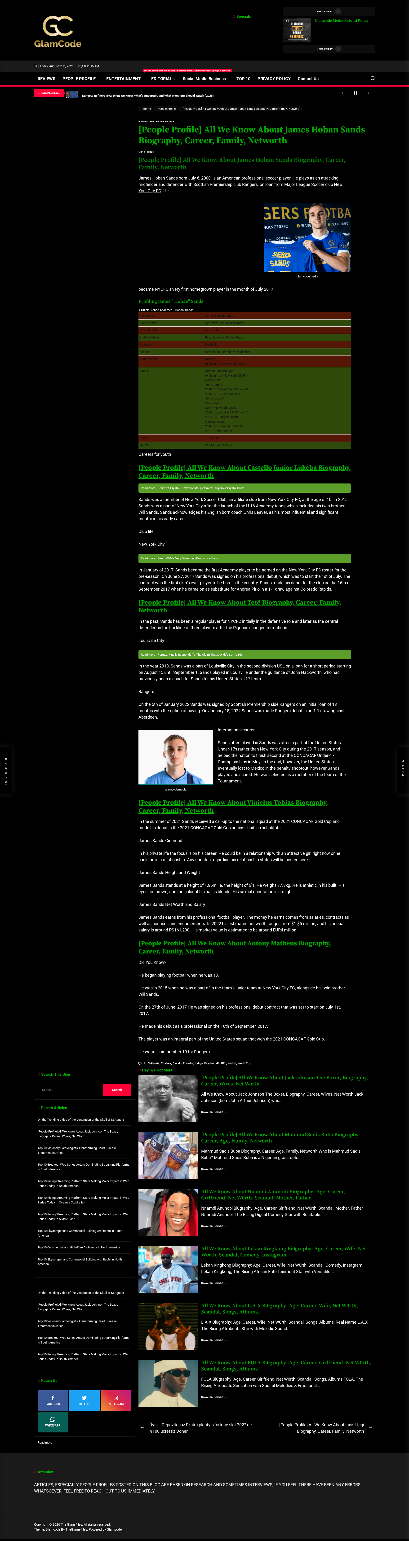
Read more (45, 1442)
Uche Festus (146, 152)
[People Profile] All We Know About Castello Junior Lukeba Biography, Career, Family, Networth (244, 472)
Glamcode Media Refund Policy (342, 20)
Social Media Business (204, 78)
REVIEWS (46, 78)
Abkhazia (153, 1063)
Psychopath (212, 1063)
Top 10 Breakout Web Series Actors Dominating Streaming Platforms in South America (83, 1167)
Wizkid (232, 1063)
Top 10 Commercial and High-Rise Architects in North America (79, 1247)
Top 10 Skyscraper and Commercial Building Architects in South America (80, 1233)
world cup (244, 1063)
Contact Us (308, 78)
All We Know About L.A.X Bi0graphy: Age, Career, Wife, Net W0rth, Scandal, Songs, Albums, (279, 1309)
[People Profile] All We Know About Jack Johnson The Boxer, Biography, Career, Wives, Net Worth (284, 1081)
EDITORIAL (161, 78)
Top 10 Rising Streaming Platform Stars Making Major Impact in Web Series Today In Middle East (83, 1216)
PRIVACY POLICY (274, 78)
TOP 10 (243, 78)
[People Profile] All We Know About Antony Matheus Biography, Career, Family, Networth (234, 947)
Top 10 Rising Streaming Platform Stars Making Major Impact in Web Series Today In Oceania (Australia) (83, 1200)
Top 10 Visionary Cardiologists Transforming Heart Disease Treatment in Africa (77, 1150)
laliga (199, 1063)
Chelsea (166, 1063)
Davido (177, 1063)
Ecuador (188, 1063)
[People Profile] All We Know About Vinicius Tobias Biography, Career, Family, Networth (233, 807)
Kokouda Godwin (212, 1112)
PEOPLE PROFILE (79, 78)
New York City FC (305, 569)
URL (223, 1063)
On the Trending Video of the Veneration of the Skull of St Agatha (81, 1119)
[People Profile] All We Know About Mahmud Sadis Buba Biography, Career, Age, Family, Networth (280, 1138)
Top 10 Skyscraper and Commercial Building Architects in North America (80, 1262)
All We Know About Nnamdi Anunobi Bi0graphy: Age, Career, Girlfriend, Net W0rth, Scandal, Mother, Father (273, 1195)
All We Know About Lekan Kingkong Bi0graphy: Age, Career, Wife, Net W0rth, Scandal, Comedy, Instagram (283, 1252)
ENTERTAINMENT (127, 76)
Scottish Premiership (250, 704)
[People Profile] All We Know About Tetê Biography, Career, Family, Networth (239, 606)
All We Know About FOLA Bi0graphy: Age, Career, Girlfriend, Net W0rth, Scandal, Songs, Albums (286, 1366)
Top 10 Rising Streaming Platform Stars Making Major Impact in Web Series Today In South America (83, 1183)
